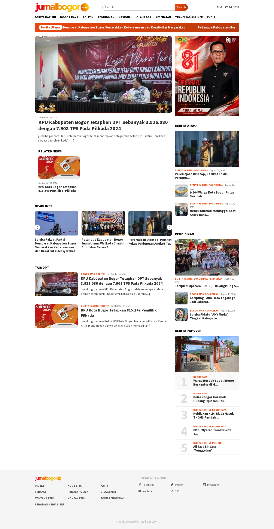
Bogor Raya (88, 274)
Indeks (40, 485)
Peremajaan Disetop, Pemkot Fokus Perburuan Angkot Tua (150, 242)
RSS (177, 491)
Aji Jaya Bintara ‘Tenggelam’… (204, 448)
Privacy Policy (78, 492)
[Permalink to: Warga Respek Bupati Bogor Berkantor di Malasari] (207, 354)
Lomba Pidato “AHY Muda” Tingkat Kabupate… (209, 316)
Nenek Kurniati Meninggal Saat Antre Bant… (213, 213)
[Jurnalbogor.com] (62, 7)
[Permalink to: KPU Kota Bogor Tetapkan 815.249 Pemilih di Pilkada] (59, 167)
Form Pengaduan (113, 498)
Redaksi (40, 492)
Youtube (147, 491)
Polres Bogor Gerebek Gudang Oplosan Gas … (210, 399)
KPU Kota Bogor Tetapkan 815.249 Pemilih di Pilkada (57, 189)
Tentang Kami (44, 498)
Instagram (213, 485)
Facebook (148, 485)
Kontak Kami (76, 498)
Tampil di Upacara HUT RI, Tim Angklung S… (207, 286)
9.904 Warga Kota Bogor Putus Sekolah (212, 194)
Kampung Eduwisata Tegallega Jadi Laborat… (212, 300)
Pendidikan (215, 278)
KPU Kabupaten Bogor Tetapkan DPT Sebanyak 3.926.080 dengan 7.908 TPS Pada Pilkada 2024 (103, 125)
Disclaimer (108, 492)
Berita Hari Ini (90, 305)
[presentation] (37, 227)
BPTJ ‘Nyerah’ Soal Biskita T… (212, 432)
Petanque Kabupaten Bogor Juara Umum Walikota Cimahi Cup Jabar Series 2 (103, 243)
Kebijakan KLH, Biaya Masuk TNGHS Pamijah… (213, 415)
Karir (104, 485)
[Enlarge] (233, 41)
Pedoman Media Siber (49, 504)
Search (181, 7)
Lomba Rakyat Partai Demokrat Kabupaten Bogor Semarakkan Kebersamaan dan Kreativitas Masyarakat (88, 27)
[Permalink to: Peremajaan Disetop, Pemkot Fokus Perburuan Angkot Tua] (150, 223)
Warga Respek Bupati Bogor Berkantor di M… (213, 382)
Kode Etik (75, 485)
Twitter (179, 485)
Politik (100, 274)
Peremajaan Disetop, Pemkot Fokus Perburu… (201, 176)
